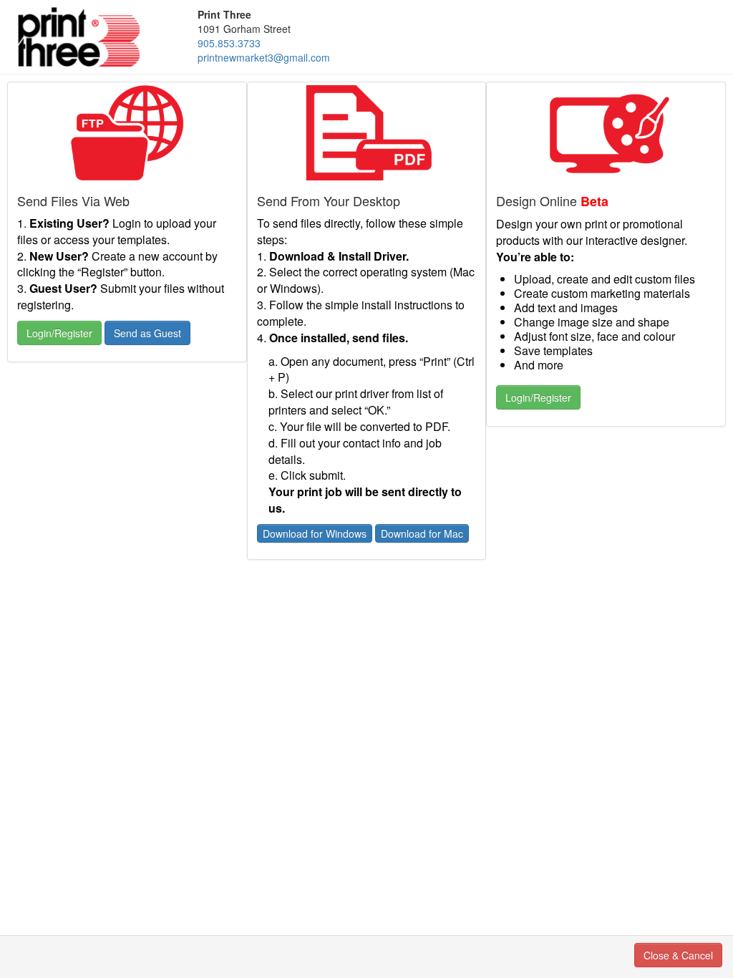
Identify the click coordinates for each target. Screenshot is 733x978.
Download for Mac (422, 533)
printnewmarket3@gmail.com (264, 57)
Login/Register (59, 333)
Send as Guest (147, 333)
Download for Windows (314, 533)
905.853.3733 (229, 43)
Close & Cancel (678, 955)
